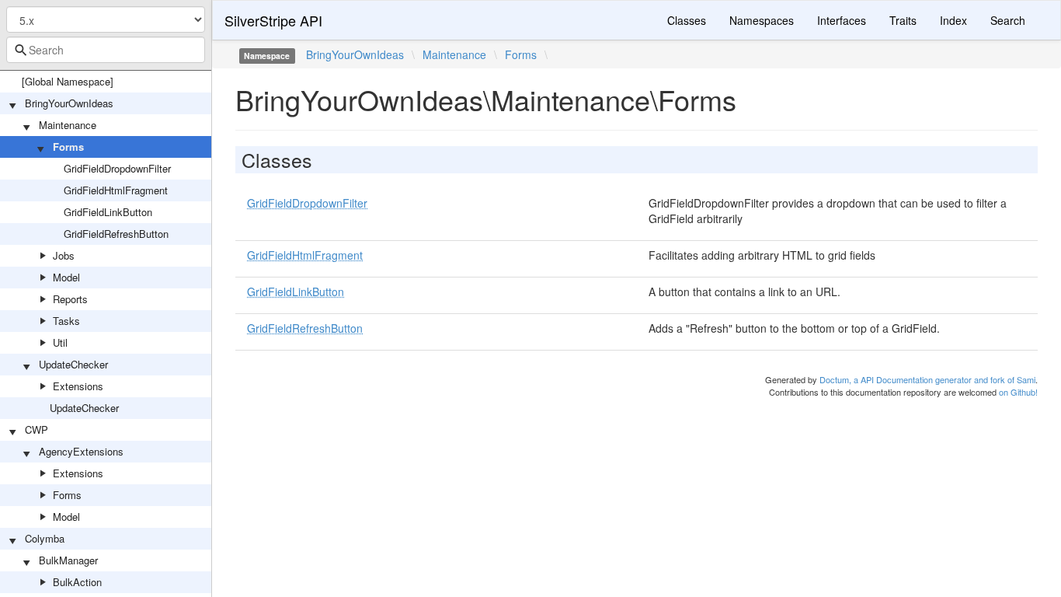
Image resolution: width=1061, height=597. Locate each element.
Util (60, 342)
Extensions (78, 386)
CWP (36, 429)
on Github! (1018, 392)
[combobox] (105, 50)
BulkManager (68, 560)
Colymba (44, 538)
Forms (68, 146)
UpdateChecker (73, 364)
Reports (70, 299)
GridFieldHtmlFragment (116, 190)
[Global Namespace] (67, 81)
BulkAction (77, 581)
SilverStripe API (273, 20)
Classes (686, 20)
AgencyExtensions (81, 451)
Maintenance (67, 124)
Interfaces (841, 20)
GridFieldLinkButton (108, 211)
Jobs (64, 255)
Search (1007, 20)
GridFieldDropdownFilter (117, 168)
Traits (903, 20)
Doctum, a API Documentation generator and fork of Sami (927, 379)
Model (66, 277)
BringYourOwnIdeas (69, 103)
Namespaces (761, 20)
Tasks (66, 320)
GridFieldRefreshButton (116, 233)
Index (953, 20)
